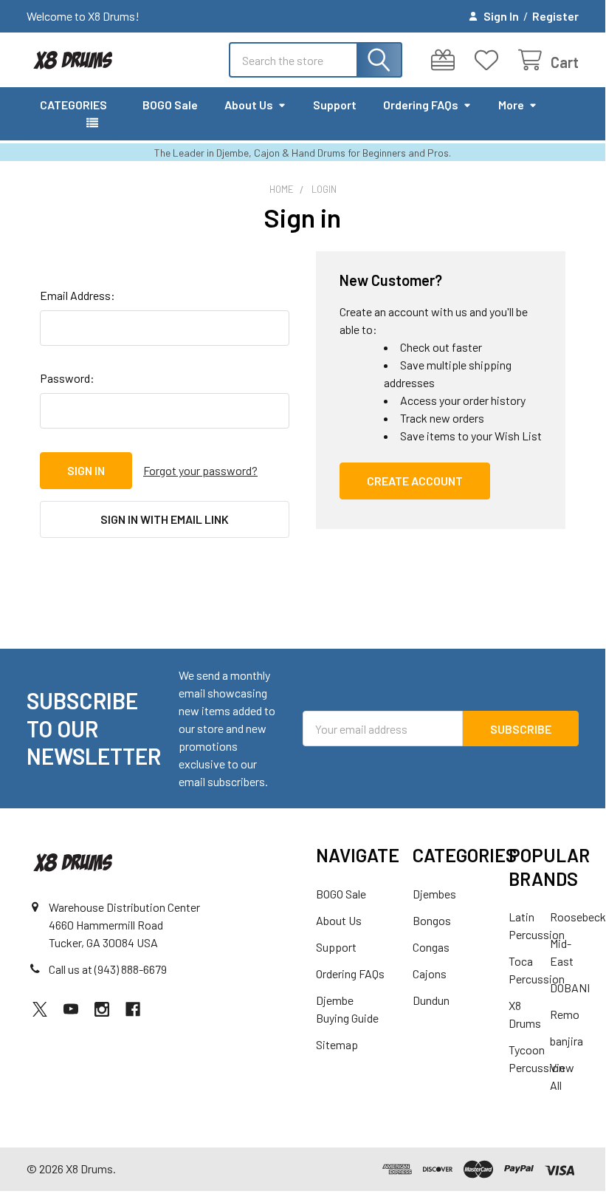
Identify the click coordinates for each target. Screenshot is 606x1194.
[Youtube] (71, 1009)
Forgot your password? (200, 470)
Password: (67, 378)
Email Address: (77, 295)
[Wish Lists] (489, 60)
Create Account (415, 481)
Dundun (431, 1000)
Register (555, 16)
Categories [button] (73, 105)
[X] (40, 1009)
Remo (564, 1014)
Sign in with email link (164, 519)
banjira (566, 1041)
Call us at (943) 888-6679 (108, 969)
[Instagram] (102, 1009)
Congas (431, 947)
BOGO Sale (170, 105)
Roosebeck (578, 917)
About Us (248, 105)
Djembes (434, 894)
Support (335, 105)
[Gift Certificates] (446, 60)
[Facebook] (133, 1009)
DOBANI (570, 987)
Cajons (430, 973)
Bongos (432, 920)
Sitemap (337, 1044)
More (511, 105)
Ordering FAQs (420, 105)
